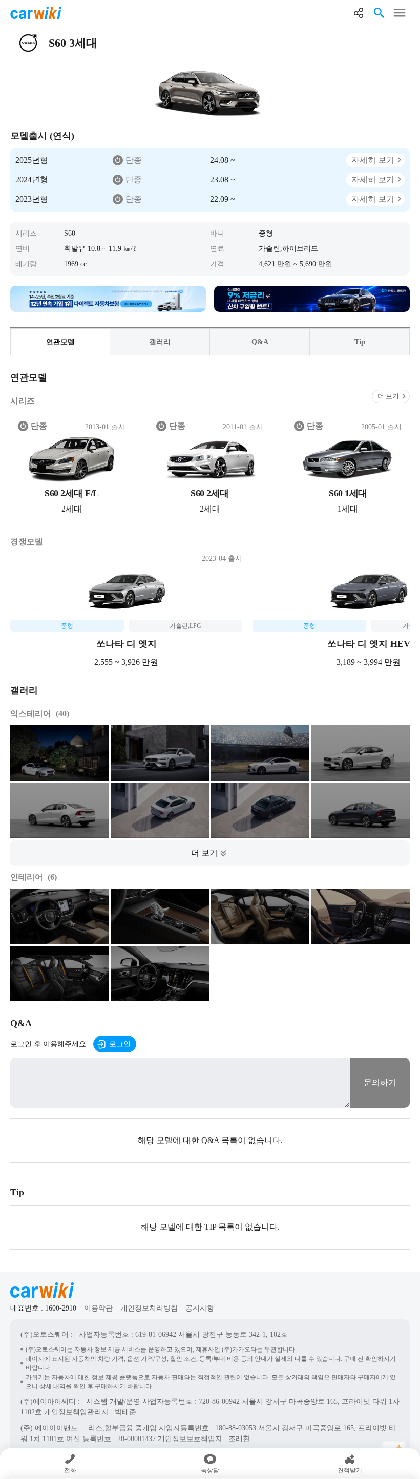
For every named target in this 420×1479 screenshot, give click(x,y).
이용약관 (98, 1308)
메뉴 (399, 13)
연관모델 (60, 342)
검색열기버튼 (379, 13)
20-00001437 (136, 1439)
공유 (358, 13)
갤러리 (160, 342)
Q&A (259, 342)
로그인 (120, 1044)
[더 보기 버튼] (210, 853)
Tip (359, 342)
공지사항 (199, 1308)
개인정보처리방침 (149, 1308)
